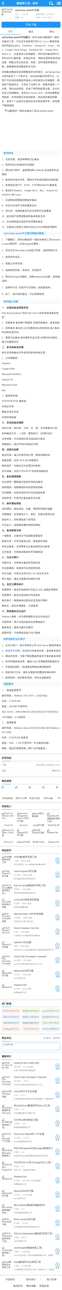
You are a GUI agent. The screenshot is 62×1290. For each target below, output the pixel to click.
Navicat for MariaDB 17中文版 (29, 1134)
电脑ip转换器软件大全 (11, 1017)
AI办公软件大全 (30, 1029)
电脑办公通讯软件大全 (30, 1017)
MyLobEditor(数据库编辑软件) (29, 1205)
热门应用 (51, 1279)
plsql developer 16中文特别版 (28, 914)
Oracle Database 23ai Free (26, 928)
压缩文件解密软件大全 (50, 1029)
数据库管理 (11, 650)
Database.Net (20, 985)
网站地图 (31, 1286)
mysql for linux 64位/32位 (26, 1063)
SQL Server (43, 41)
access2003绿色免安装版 (26, 899)
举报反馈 (44, 1286)
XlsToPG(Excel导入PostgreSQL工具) (32, 1162)
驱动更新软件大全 (50, 1017)
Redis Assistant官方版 (25, 1219)
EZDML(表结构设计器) (26, 1119)
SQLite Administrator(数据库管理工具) (33, 1233)
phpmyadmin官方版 (24, 970)
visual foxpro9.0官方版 (25, 871)
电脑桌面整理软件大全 (30, 1023)
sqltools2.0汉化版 (22, 942)
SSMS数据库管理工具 (25, 857)
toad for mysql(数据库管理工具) (30, 885)
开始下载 (31, 24)
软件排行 (31, 1279)
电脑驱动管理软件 (30, 1011)
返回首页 (18, 1286)
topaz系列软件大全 (50, 1011)
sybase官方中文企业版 (25, 1091)
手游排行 (10, 1279)
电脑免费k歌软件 (11, 1023)
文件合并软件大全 (11, 1011)
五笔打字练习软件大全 (50, 1023)
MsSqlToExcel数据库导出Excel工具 (32, 1105)
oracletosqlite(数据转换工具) (28, 1247)
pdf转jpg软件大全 (11, 1029)
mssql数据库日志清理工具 (27, 1262)
